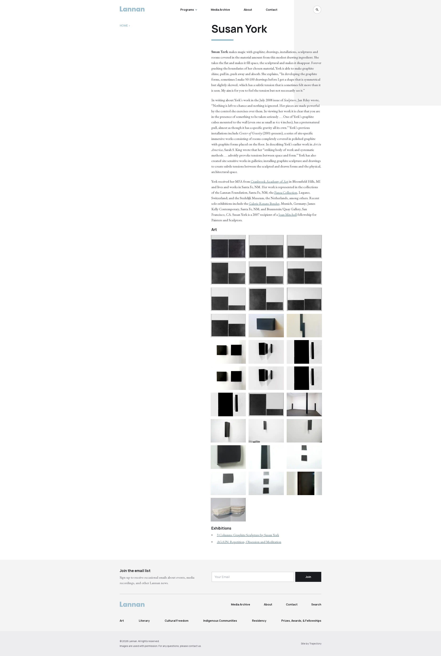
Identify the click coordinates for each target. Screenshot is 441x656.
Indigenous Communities (220, 621)
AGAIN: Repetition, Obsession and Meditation (249, 542)
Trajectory (315, 643)
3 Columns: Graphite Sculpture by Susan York (248, 535)
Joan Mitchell (287, 214)
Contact (271, 10)
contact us (194, 646)
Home (124, 25)
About (248, 10)
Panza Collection (285, 192)
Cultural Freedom (176, 621)
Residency (259, 621)
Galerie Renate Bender (264, 203)
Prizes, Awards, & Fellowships (301, 621)
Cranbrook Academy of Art (269, 181)
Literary (144, 621)
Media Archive (220, 10)
